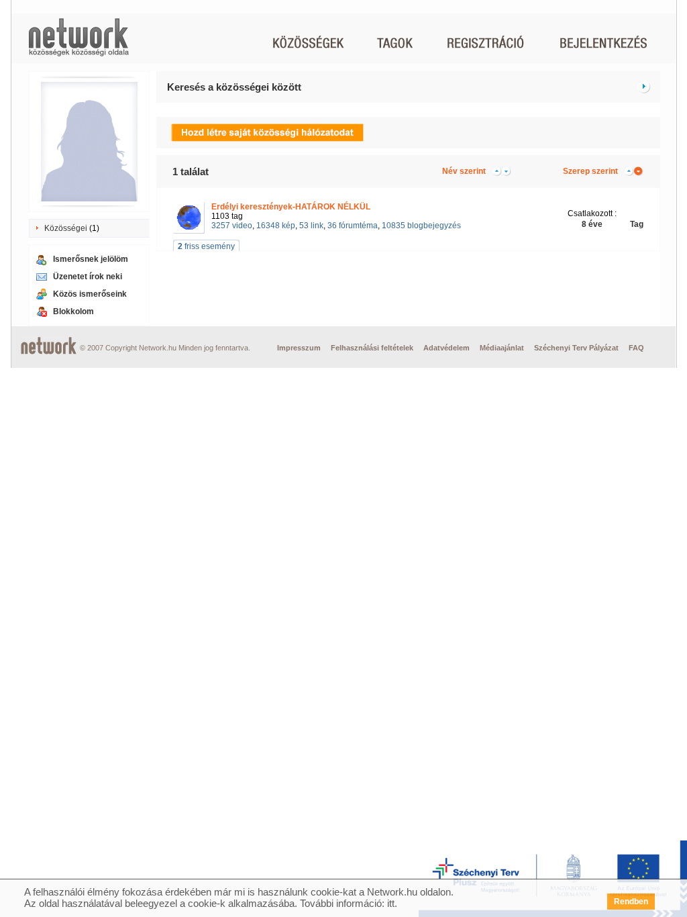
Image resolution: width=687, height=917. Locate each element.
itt (390, 903)
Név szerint (464, 171)
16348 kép (275, 225)
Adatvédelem (446, 348)
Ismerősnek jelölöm (90, 259)
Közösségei (65, 228)
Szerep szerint (590, 171)
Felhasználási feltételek (372, 348)
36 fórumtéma (352, 225)
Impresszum (299, 348)
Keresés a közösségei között (234, 87)
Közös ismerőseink (90, 294)
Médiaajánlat (502, 348)
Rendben (631, 901)
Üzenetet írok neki (87, 276)
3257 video (231, 225)
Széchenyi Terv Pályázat (576, 348)
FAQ (636, 348)
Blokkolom (73, 311)
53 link (311, 225)
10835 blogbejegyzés (421, 225)
